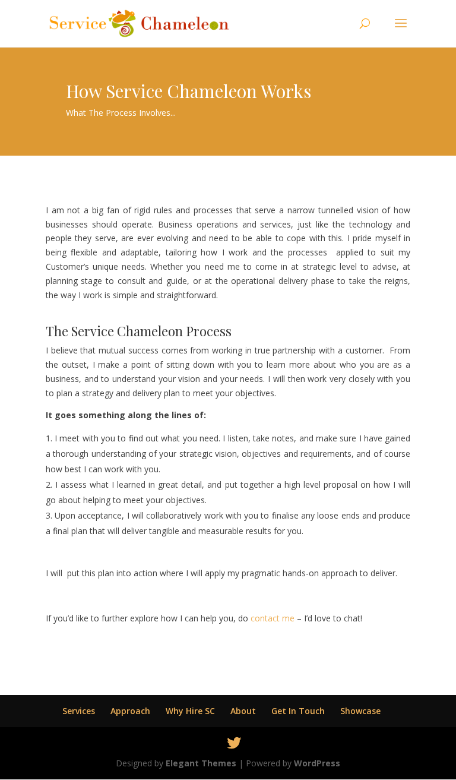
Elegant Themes (201, 763)
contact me (274, 618)
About (243, 710)
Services (78, 710)
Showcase (360, 710)
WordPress (317, 763)
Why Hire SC (190, 710)
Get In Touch (298, 710)
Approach (130, 710)
